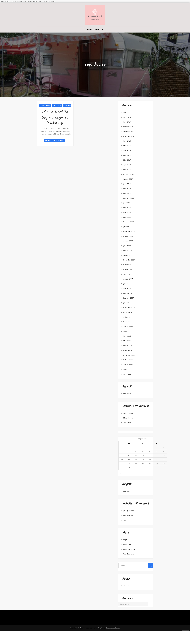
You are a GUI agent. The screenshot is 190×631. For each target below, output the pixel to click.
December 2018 (129, 136)
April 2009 (127, 212)
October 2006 (128, 317)
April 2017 (127, 165)
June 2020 (127, 117)
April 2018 (127, 150)
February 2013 (128, 198)
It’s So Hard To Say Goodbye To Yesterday (55, 117)
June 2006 (127, 336)
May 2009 (127, 208)
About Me (99, 29)
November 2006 (129, 312)
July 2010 (126, 203)
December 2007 (129, 260)
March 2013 (127, 193)
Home (89, 29)
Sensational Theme (113, 628)
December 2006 (129, 307)
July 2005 (126, 369)
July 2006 (126, 331)
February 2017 (128, 174)
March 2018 (127, 155)
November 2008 (129, 231)
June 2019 (127, 122)
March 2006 (127, 346)
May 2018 (127, 146)
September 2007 (129, 274)
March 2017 (127, 169)
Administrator (46, 105)
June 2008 (127, 246)
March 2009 (127, 217)
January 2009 (128, 227)
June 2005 (127, 374)
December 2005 (129, 350)
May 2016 (127, 189)
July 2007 (126, 284)
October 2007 (128, 269)
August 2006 (128, 326)
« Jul (119, 473)
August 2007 (128, 279)
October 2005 (128, 360)
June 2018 (127, 141)
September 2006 (129, 322)
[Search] (150, 565)
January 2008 (128, 255)
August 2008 (128, 241)
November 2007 (129, 265)
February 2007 (128, 298)
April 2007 (127, 288)
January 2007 (128, 303)
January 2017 (128, 179)
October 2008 (128, 236)
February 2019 (128, 127)
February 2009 (128, 222)
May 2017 (127, 160)
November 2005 (129, 355)
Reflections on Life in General (54, 140)
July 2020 (126, 112)
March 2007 (127, 293)
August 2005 (128, 365)
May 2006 (127, 341)
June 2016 (127, 184)
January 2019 (128, 131)
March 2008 (127, 250)
